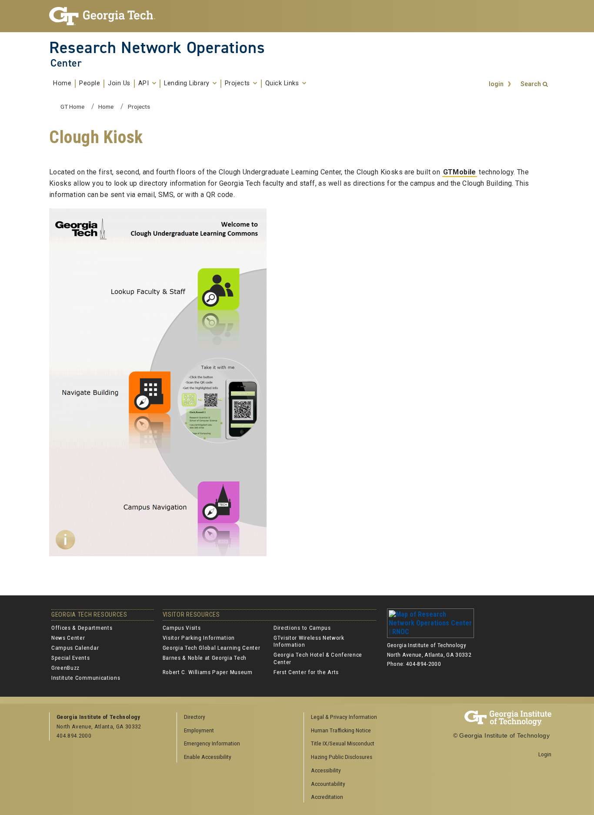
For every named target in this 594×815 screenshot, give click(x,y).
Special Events (70, 657)
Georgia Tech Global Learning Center (211, 647)
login (496, 84)
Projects (238, 83)
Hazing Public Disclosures (341, 756)
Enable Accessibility (207, 756)
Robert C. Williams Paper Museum (208, 671)
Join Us (119, 83)
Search (531, 84)
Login (544, 754)
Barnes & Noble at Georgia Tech (205, 657)
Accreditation (327, 796)
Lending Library (187, 83)
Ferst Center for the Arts (306, 671)
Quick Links (283, 83)
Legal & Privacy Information (344, 716)
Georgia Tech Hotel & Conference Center (318, 658)
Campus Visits (182, 627)
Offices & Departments (81, 627)
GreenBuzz (65, 667)
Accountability (328, 783)
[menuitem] (364, 717)
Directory (194, 716)
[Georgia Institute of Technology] (106, 16)
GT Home (72, 106)
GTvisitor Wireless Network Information (309, 641)
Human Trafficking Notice (341, 730)
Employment (199, 730)
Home (62, 83)
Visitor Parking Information (199, 637)
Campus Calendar (75, 647)
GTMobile (459, 172)
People (89, 83)
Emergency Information (212, 743)
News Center (68, 637)
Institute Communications (85, 677)
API (144, 83)
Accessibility (326, 770)
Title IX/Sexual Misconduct (342, 743)
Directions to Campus (302, 627)
